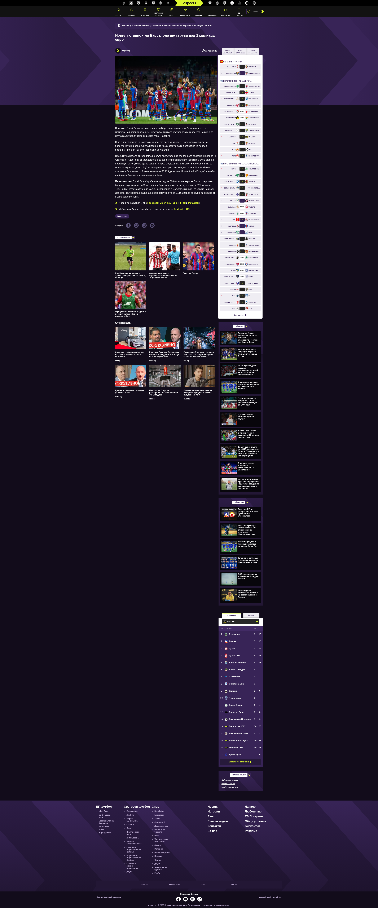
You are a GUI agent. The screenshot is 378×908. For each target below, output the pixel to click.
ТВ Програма (239, 14)
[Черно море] (224, 3)
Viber (163, 203)
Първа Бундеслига (132, 820)
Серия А (130, 824)
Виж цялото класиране (239, 762)
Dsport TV (225, 15)
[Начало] (119, 26)
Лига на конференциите (242, 164)
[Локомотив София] (254, 3)
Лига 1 (129, 828)
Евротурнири (105, 833)
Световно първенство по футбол (134, 849)
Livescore (212, 15)
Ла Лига (232, 62)
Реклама (251, 831)
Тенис (157, 819)
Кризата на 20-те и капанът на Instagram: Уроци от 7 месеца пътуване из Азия (198, 392)
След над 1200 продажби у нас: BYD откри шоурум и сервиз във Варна (130, 354)
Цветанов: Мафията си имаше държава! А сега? (129, 391)
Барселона (122, 216)
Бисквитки (252, 826)
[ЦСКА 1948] (146, 3)
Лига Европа (237, 81)
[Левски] (131, 3)
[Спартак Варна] (210, 3)
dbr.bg (117, 361)
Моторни (158, 849)
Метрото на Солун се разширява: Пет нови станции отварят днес (163, 392)
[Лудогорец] (124, 3)
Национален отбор (104, 828)
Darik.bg (144, 884)
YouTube (172, 203)
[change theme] (262, 11)
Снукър (158, 860)
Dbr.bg (234, 884)
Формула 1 (159, 822)
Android (178, 209)
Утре (253, 51)
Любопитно (185, 15)
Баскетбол (159, 815)
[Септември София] (168, 3)
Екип (211, 816)
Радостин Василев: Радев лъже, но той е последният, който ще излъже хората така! (164, 354)
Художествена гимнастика (161, 840)
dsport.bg (126, 51)
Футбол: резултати (229, 787)
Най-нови (239, 326)
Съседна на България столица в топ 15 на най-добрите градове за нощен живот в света (199, 354)
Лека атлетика (161, 826)
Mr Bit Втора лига (104, 816)
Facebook (153, 203)
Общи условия (255, 821)
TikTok (182, 203)
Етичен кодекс (218, 821)
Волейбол (159, 811)
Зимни (157, 845)
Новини (131, 15)
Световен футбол (158, 14)
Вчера (227, 51)
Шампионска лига (133, 833)
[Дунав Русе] (239, 3)
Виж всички (239, 315)
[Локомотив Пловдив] (247, 3)
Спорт (172, 15)
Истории (198, 15)
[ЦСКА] (138, 3)
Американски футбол (160, 868)
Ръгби (157, 873)
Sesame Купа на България (106, 822)
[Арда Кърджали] (153, 3)
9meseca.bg (174, 884)
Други (129, 872)
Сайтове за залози (229, 780)
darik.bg (152, 361)
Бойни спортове (162, 852)
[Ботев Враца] (232, 3)
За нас (212, 831)
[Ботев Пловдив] (160, 3)
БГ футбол (145, 15)
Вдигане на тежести (159, 831)
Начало (118, 15)
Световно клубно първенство (132, 866)
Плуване (158, 856)
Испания (157, 26)
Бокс (156, 835)
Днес (240, 51)
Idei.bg (204, 884)
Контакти (214, 826)
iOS (188, 209)
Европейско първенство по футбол (134, 857)
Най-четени (239, 502)
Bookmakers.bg (228, 784)
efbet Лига (103, 811)
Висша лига (132, 811)
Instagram (193, 203)
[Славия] (217, 3)
